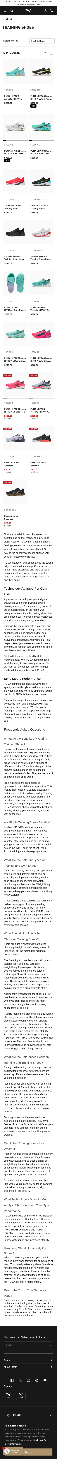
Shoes (9, 19)
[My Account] (45, 11)
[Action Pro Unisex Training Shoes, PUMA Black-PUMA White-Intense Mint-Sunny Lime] (41, 181)
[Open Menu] (6, 11)
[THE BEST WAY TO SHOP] (8, 1395)
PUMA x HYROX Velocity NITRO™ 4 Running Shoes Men (39, 410)
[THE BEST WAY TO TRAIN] (21, 1395)
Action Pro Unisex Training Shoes (12, 207)
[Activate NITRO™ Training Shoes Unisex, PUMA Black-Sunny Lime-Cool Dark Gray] (15, 232)
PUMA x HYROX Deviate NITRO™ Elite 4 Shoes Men (41, 359)
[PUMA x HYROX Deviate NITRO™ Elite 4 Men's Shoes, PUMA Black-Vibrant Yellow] (41, 72)
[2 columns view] (51, 53)
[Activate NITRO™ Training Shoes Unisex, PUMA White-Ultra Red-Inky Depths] (41, 232)
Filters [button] (6, 41)
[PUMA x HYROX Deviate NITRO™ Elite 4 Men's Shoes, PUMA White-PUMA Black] (15, 126)
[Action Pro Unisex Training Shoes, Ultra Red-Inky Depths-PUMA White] (15, 181)
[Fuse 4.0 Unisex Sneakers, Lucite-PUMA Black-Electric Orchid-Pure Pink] (15, 438)
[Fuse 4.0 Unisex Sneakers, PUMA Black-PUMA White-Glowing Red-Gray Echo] (41, 438)
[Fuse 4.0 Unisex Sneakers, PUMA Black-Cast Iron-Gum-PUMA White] (15, 492)
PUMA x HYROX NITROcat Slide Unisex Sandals (15, 308)
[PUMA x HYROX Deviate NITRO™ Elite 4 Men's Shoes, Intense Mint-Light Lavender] (41, 126)
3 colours (35, 90)
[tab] (5, 85)
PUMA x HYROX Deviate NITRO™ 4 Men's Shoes (15, 359)
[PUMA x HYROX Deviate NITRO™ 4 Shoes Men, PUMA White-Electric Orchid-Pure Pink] (15, 384)
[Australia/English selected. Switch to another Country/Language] (28, 1415)
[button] (6, 11)
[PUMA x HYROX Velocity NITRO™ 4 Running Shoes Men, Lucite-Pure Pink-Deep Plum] (41, 384)
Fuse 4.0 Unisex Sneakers (11, 464)
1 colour (8, 90)
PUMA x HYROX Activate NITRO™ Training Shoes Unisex (15, 97)
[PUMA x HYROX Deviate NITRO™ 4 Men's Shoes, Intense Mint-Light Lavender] (15, 334)
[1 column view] (45, 53)
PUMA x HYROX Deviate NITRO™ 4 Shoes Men (15, 410)
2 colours (9, 199)
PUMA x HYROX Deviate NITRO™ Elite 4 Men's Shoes (41, 97)
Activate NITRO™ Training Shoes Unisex (15, 257)
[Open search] (12, 11)
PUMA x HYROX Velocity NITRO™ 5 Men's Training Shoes (40, 308)
